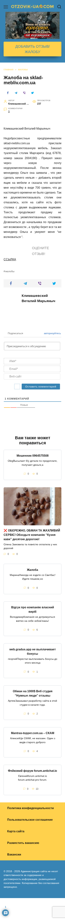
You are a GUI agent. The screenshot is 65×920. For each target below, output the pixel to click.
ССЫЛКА (10, 259)
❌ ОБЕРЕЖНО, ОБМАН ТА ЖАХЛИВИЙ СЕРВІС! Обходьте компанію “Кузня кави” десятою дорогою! (32, 535)
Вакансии (14, 854)
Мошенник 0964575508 (33, 455)
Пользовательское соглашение (30, 819)
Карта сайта (15, 831)
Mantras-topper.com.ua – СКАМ (32, 733)
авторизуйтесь (52, 333)
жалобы (9, 271)
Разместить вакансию (23, 842)
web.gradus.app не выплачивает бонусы (32, 651)
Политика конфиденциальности (30, 808)
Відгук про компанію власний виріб (32, 609)
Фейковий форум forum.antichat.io (32, 770)
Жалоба (32, 569)
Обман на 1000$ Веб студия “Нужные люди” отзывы (32, 693)
